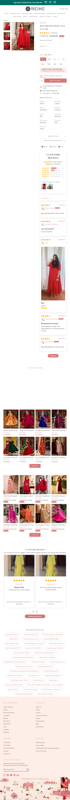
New (6, 13)
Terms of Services (41, 751)
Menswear (51, 13)
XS (42, 59)
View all (35, 466)
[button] (44, 33)
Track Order (6, 745)
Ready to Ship (45, 16)
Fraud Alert (6, 742)
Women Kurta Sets (8, 712)
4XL (55, 64)
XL (64, 59)
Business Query (40, 721)
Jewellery (33, 16)
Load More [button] (53, 356)
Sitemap (5, 751)
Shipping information (53, 140)
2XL (42, 64)
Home (5, 20)
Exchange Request (8, 748)
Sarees (5, 710)
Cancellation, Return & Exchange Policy (47, 748)
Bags (25, 16)
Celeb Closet (39, 727)
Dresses (5, 718)
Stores (38, 710)
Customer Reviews (41, 715)
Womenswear (39, 13)
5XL (61, 64)
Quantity (44, 46)
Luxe (55, 16)
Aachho (43, 23)
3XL (48, 64)
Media (38, 718)
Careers (38, 712)
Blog (37, 724)
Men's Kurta (6, 724)
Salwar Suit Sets (8, 707)
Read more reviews (35, 616)
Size (41, 55)
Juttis (5, 727)
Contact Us (6, 754)
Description (53, 136)
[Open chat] (66, 789)
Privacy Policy (40, 745)
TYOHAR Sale (15, 13)
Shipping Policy (40, 742)
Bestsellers (27, 13)
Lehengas (6, 715)
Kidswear (61, 13)
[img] (45, 205)
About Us (38, 707)
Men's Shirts (6, 721)
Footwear (17, 16)
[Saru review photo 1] (53, 273)
